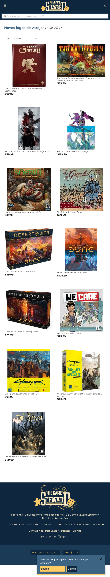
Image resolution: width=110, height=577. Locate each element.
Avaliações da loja (54, 514)
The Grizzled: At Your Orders (70, 212)
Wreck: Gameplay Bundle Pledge (72, 151)
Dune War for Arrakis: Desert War (20, 271)
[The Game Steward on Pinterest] (55, 537)
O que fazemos (33, 514)
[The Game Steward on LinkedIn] (63, 537)
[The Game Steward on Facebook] (46, 537)
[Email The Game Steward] (67, 537)
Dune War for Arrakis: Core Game (72, 272)
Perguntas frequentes (57, 530)
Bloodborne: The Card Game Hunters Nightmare (27, 151)
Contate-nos (36, 530)
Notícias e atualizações (55, 518)
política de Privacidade (68, 524)
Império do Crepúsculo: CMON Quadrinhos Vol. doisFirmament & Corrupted (79, 79)
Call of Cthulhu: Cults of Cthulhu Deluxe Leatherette (23, 89)
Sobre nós (17, 514)
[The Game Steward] (55, 6)
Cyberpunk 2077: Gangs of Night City (22, 394)
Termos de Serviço (93, 524)
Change (72, 569)
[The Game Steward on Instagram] (59, 537)
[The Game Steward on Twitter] (42, 537)
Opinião (76, 530)
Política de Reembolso (40, 524)
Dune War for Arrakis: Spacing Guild (21, 331)
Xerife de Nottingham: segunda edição (23, 212)
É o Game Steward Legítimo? (82, 514)
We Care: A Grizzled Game (69, 333)
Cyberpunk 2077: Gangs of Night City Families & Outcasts (79, 395)
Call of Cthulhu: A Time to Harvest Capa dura (25, 457)
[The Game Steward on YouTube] (50, 537)
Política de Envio (15, 524)
